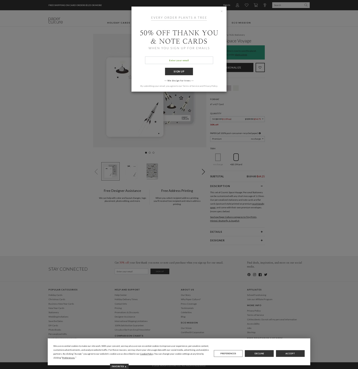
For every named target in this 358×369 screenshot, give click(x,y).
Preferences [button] (68, 357)
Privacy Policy (210, 86)
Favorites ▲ (119, 366)
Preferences (228, 353)
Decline (259, 353)
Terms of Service (191, 86)
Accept (290, 353)
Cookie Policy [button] (146, 353)
